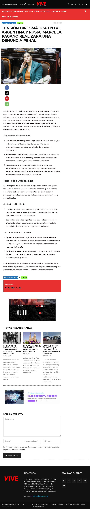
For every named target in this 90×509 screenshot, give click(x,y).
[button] (85, 11)
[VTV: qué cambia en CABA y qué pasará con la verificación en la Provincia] (52, 338)
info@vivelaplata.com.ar (39, 496)
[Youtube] (86, 4)
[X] (79, 4)
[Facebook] (68, 4)
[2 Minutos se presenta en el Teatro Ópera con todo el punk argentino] (12, 338)
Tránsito (20, 23)
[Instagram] (72, 4)
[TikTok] (75, 4)
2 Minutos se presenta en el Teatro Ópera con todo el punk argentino (12, 349)
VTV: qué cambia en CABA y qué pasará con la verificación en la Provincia (51, 349)
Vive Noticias (13, 287)
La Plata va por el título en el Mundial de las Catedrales (32, 348)
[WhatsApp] (83, 4)
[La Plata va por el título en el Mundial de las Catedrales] (32, 338)
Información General (9, 23)
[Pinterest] (7, 98)
